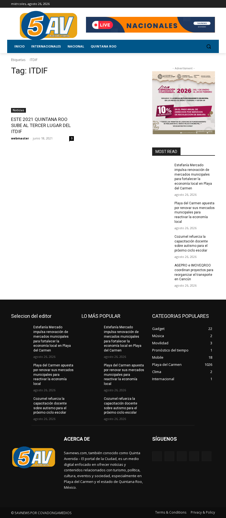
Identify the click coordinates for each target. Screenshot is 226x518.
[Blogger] (157, 456)
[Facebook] (181, 4)
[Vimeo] (204, 4)
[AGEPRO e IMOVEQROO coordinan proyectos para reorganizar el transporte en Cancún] (161, 269)
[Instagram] (189, 4)
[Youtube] (212, 4)
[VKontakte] (206, 456)
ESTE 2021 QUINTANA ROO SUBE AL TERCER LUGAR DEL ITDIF (41, 125)
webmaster (20, 138)
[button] (208, 46)
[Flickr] (182, 456)
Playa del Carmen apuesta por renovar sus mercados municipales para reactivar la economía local (194, 212)
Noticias (18, 110)
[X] (196, 4)
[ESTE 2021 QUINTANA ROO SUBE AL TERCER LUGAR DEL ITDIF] (42, 97)
